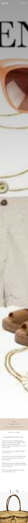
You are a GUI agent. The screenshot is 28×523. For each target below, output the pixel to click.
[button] (23, 491)
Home (9, 432)
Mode (14, 421)
